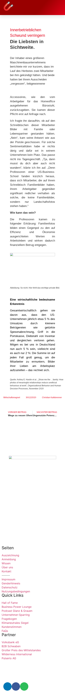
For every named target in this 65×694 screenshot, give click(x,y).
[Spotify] (24, 686)
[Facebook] (16, 686)
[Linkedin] (7, 686)
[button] (59, 6)
